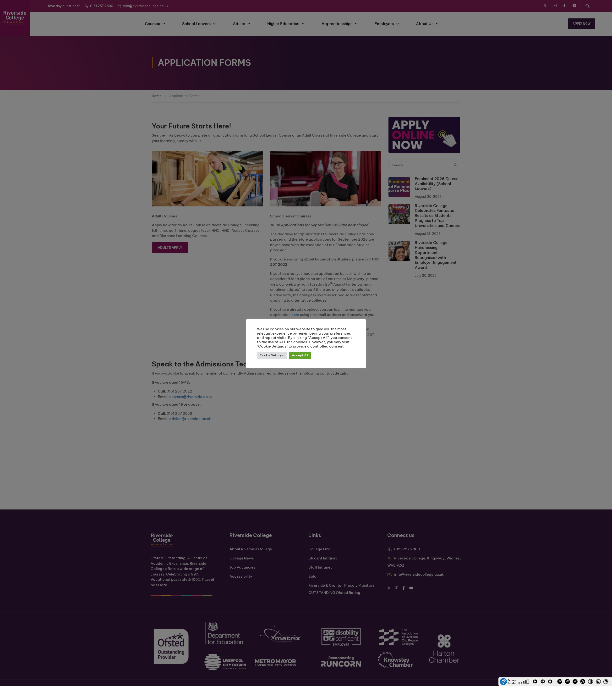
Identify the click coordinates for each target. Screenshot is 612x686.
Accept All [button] (300, 355)
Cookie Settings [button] (272, 355)
